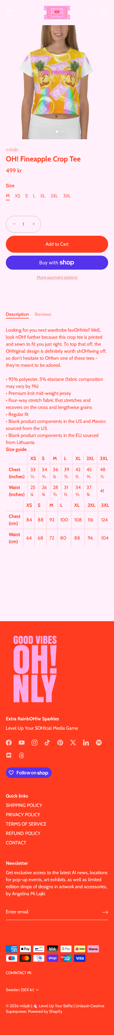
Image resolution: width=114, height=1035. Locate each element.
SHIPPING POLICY (24, 805)
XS (17, 196)
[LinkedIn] (86, 742)
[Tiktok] (47, 742)
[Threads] (22, 755)
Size (10, 185)
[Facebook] (9, 742)
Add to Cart (57, 244)
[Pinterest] (60, 742)
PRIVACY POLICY (23, 814)
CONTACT (16, 842)
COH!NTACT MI (18, 972)
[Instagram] (34, 742)
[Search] (91, 13)
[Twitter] (73, 742)
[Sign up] (105, 912)
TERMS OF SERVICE (26, 824)
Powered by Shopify (45, 1011)
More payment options (57, 277)
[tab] (20, 314)
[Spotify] (99, 742)
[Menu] (9, 12)
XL (42, 196)
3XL (67, 196)
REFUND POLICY (23, 833)
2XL (54, 196)
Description (17, 314)
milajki (12, 149)
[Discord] (9, 755)
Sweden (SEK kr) (20, 989)
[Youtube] (22, 742)
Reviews (43, 314)
